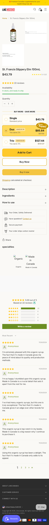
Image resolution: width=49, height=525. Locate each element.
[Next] (45, 3)
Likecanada (20, 511)
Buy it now (24, 172)
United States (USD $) (13, 507)
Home (4, 18)
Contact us (27, 219)
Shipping (6, 180)
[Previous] (4, 3)
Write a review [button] (24, 326)
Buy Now (24, 162)
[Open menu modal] (45, 9)
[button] (8, 83)
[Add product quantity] (4, 103)
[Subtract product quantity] (12, 103)
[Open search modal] (34, 9)
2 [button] (21, 467)
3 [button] (25, 467)
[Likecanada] (8, 9)
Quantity (6, 99)
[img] (8, 342)
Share (8, 240)
